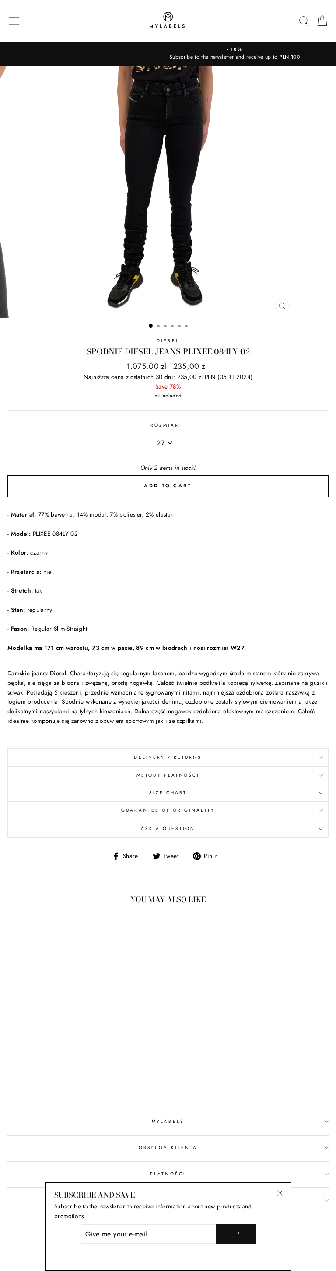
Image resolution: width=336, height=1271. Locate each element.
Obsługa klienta (168, 1147)
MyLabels (168, 1121)
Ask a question (168, 828)
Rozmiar (164, 425)
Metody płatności (168, 775)
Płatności (168, 1173)
